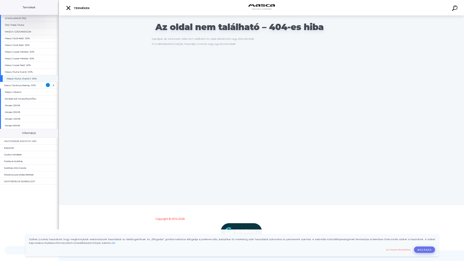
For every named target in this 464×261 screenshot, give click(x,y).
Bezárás (424, 249)
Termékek (81, 8)
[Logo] (261, 8)
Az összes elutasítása (398, 249)
